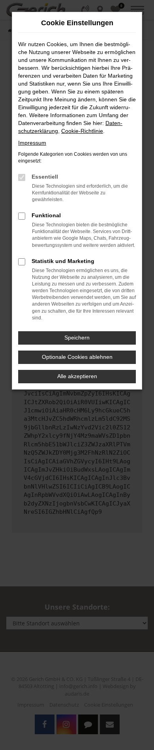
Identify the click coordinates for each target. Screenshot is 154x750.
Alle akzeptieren (77, 376)
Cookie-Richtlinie (82, 131)
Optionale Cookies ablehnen (77, 357)
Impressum (32, 143)
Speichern (77, 337)
